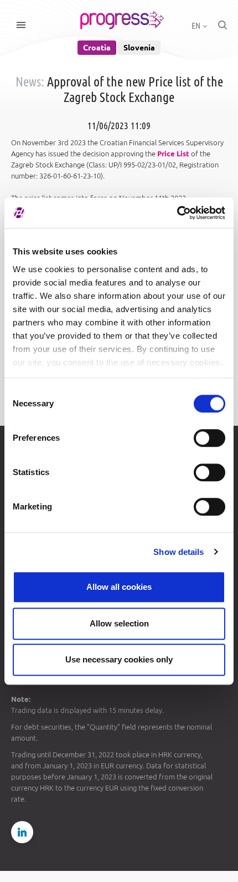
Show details (178, 552)
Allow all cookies (119, 587)
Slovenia (139, 47)
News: (29, 81)
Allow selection (119, 623)
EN (197, 25)
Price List (173, 153)
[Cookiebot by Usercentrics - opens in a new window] (176, 213)
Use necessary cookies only (119, 659)
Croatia (97, 47)
